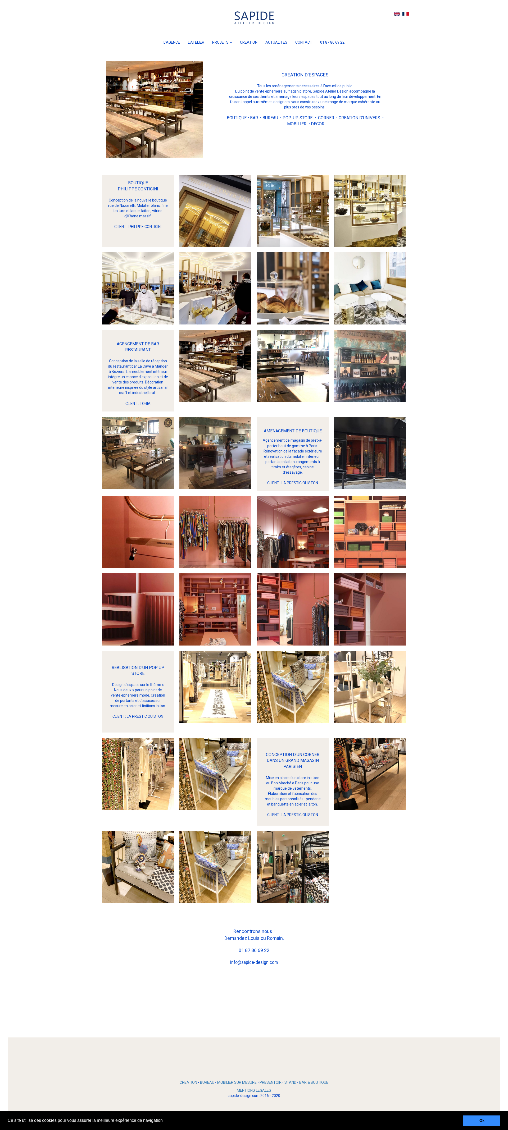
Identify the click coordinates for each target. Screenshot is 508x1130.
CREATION (248, 42)
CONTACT (303, 42)
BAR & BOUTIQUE (313, 1082)
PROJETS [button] (220, 42)
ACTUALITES (276, 42)
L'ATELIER (196, 42)
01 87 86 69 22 (332, 42)
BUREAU (207, 1082)
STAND (290, 1082)
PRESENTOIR (271, 1082)
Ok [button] (481, 1120)
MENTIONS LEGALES (254, 1090)
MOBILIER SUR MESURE (237, 1082)
